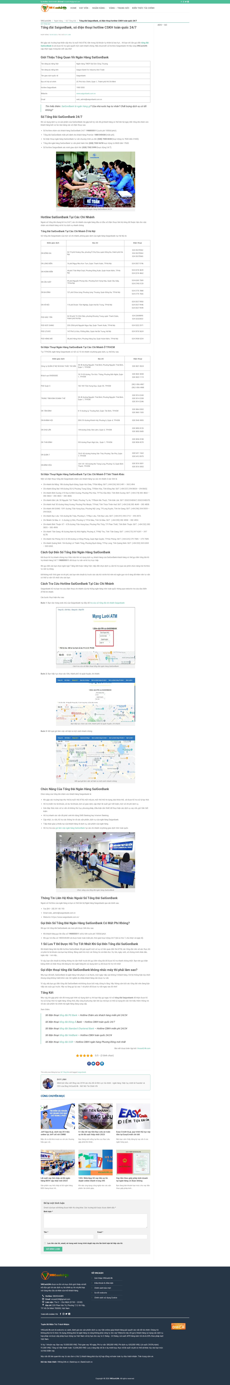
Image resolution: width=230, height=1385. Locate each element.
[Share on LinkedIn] (102, 1064)
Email (100, 1232)
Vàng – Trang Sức (119, 8)
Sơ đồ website (100, 1293)
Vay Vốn (83, 8)
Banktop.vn (74, 1362)
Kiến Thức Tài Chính (143, 8)
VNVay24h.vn (62, 1362)
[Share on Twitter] (93, 1064)
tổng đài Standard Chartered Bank (76, 1028)
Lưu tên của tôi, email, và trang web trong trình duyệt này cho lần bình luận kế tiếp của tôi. (85, 1243)
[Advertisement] (173, 66)
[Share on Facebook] (89, 1064)
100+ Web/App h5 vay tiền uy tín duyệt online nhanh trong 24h (93, 1179)
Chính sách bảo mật (102, 1288)
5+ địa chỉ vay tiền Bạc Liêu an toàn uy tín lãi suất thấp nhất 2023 (94, 1133)
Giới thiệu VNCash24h (103, 1278)
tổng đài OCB (66, 1042)
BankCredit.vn (86, 1362)
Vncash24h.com (143, 1048)
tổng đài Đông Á (67, 1022)
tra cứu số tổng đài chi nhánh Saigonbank (107, 603)
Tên (46, 1232)
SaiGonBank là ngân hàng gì (75, 106)
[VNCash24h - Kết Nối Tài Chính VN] (54, 8)
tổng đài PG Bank (68, 1015)
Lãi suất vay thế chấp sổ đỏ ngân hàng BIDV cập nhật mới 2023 (55, 1179)
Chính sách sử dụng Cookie (105, 1298)
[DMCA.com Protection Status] (178, 1326)
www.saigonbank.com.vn (86, 94)
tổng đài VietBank (68, 1035)
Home (73, 8)
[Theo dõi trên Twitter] (186, 2)
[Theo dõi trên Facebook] (181, 2)
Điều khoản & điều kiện (103, 1283)
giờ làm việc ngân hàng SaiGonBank (70, 828)
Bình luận (48, 1212)
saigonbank (82, 1072)
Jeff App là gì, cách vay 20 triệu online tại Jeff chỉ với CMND (55, 1133)
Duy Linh (67, 34)
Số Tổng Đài (71, 21)
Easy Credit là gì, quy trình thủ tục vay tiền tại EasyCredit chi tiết (133, 1133)
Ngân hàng (98, 8)
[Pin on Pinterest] (98, 1064)
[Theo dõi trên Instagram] (183, 2)
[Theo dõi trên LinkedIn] (188, 2)
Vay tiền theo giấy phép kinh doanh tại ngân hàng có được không (132, 1179)
